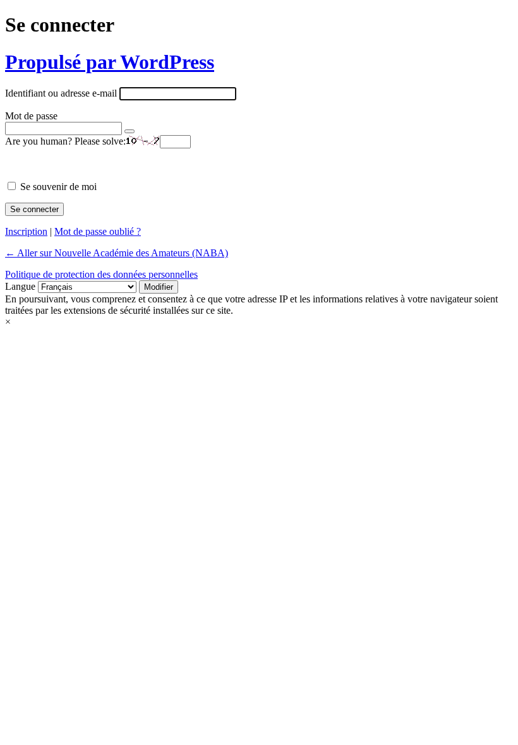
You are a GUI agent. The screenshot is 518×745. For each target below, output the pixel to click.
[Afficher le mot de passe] (129, 131)
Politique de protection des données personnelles (101, 274)
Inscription (26, 231)
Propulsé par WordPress (109, 62)
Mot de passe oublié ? (97, 231)
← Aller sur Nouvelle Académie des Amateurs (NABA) (116, 252)
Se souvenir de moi (58, 186)
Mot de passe (31, 115)
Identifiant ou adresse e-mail (61, 93)
